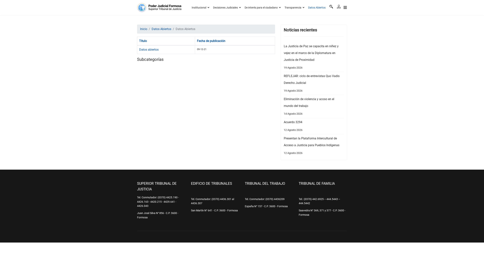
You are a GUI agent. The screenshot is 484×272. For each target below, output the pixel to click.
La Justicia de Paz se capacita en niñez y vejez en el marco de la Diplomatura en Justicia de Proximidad (311, 56)
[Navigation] (345, 7)
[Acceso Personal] (339, 6)
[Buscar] (331, 6)
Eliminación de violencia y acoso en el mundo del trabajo (309, 106)
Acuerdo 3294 (293, 125)
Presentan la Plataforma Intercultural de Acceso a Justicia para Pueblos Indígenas (311, 146)
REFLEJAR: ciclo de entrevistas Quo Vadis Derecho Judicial (312, 83)
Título (143, 41)
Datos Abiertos (317, 7)
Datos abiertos (149, 49)
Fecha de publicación (211, 41)
